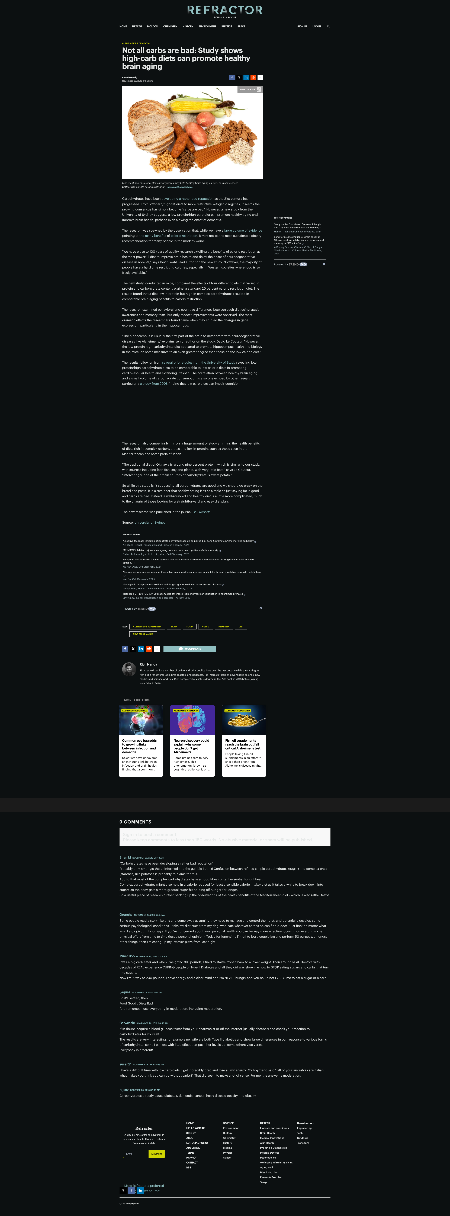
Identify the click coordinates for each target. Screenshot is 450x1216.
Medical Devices (269, 1152)
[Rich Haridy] (129, 669)
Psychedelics (268, 1157)
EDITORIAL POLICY (197, 1142)
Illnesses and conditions (274, 1128)
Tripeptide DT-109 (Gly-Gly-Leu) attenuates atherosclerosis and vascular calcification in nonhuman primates (183, 593)
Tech (300, 1133)
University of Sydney (149, 522)
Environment (231, 1128)
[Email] (260, 77)
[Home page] (225, 10)
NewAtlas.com (305, 1123)
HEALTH (137, 26)
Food (190, 626)
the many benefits (152, 236)
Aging (205, 626)
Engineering (304, 1128)
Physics (227, 1152)
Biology (227, 1133)
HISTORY (188, 26)
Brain (174, 626)
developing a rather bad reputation (188, 199)
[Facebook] (232, 77)
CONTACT (192, 1162)
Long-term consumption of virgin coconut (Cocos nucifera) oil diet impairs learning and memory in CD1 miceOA (299, 240)
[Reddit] (253, 77)
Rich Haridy (148, 664)
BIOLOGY (152, 26)
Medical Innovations (272, 1138)
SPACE (241, 26)
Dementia (224, 626)
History (227, 1142)
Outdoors (302, 1138)
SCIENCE (228, 1123)
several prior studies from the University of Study (198, 362)
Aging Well (266, 1167)
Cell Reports (201, 512)
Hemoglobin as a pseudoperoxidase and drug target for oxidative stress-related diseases (172, 584)
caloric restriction (184, 236)
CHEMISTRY (170, 26)
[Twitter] (239, 77)
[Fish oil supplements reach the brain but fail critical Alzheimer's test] (244, 720)
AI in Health (267, 1142)
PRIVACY (191, 1157)
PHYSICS (226, 26)
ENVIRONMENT (207, 26)
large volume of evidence (243, 230)
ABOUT (190, 1138)
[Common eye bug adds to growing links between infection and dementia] (141, 720)
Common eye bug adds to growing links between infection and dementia (139, 746)
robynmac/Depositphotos (179, 187)
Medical (228, 1147)
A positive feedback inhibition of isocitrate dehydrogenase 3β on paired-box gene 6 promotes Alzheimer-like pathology (188, 540)
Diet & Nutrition (269, 1172)
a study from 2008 (154, 384)
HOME (123, 26)
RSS (188, 1167)
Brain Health (267, 1133)
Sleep (263, 1182)
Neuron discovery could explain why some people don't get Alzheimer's (191, 746)
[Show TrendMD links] (260, 608)
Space (227, 1157)
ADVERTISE (193, 1147)
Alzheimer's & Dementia (136, 43)
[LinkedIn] (246, 77)
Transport (303, 1142)
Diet (241, 626)
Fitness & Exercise (270, 1177)
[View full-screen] (259, 89)
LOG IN (317, 26)
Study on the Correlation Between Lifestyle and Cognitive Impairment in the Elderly (297, 226)
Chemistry (229, 1138)
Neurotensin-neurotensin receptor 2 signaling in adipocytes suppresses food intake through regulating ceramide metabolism (192, 572)
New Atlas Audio (143, 634)
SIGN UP (302, 26)
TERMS (190, 1152)
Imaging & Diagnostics (273, 1147)
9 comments (193, 648)
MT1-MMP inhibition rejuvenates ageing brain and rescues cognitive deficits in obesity (170, 550)
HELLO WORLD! (195, 1128)
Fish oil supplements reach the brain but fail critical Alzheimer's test (243, 744)
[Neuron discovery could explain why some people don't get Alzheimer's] (192, 720)
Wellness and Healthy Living (276, 1162)
